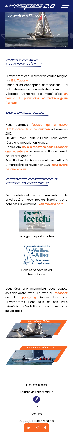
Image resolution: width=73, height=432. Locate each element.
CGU (36, 406)
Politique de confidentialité (36, 392)
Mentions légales (36, 384)
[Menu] (64, 7)
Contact (36, 413)
